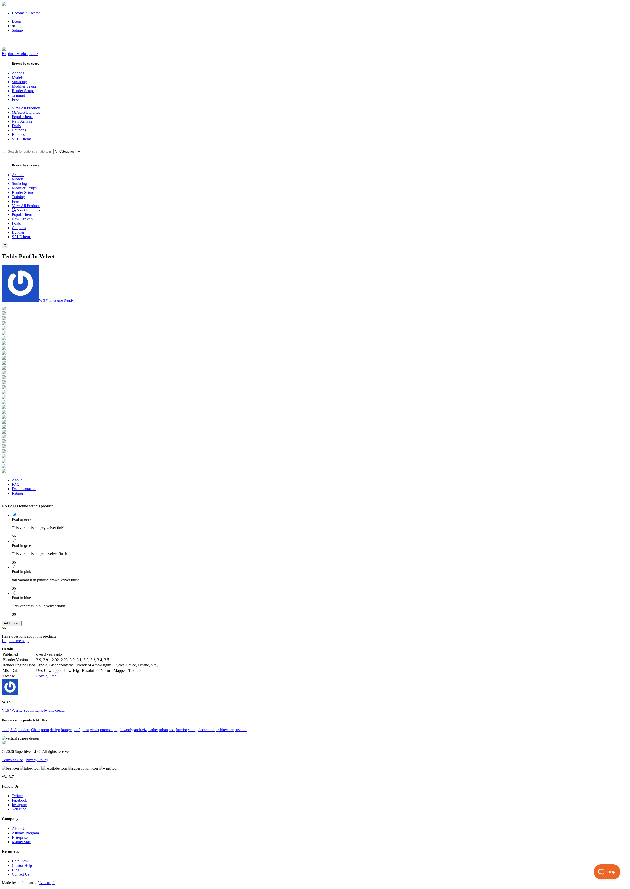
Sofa (13, 730)
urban (163, 730)
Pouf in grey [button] (21, 519)
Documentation (24, 489)
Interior (181, 730)
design (55, 730)
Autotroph (47, 883)
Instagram (19, 805)
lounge (66, 730)
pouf (76, 730)
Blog (15, 870)
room (45, 730)
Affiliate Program (25, 833)
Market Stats (21, 842)
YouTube (19, 809)
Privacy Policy (37, 760)
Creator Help (22, 865)
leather (153, 730)
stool (5, 730)
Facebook (19, 800)
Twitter (17, 796)
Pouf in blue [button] (21, 598)
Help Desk (20, 861)
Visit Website (12, 710)
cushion (241, 730)
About (17, 480)
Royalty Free (46, 676)
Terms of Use (12, 760)
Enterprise (20, 837)
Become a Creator (26, 13)
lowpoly (126, 730)
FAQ (16, 484)
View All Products (26, 108)
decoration (206, 730)
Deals (16, 126)
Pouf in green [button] (22, 545)
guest (85, 730)
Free (15, 99)
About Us (19, 828)
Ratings (18, 493)
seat (172, 730)
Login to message (15, 641)
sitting (192, 730)
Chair (35, 730)
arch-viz (140, 730)
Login (16, 21)
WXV (43, 300)
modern (24, 730)
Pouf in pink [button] (21, 571)
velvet (94, 730)
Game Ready (63, 300)
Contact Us (20, 874)
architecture (225, 730)
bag (116, 730)
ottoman (106, 730)
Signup (17, 30)
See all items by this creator (44, 710)
